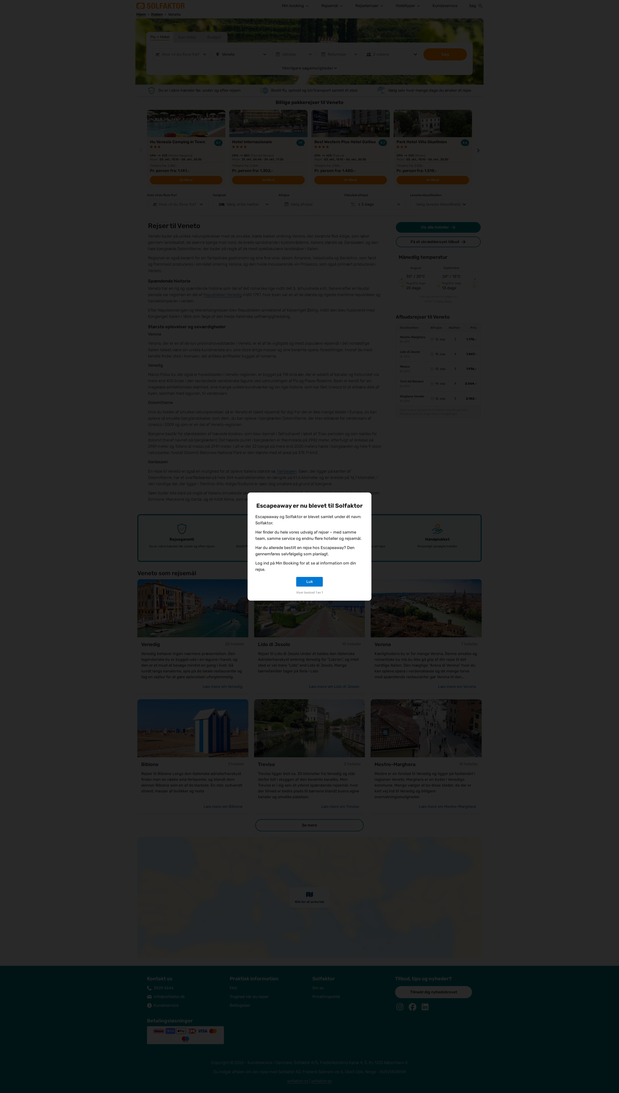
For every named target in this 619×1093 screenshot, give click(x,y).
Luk (309, 581)
